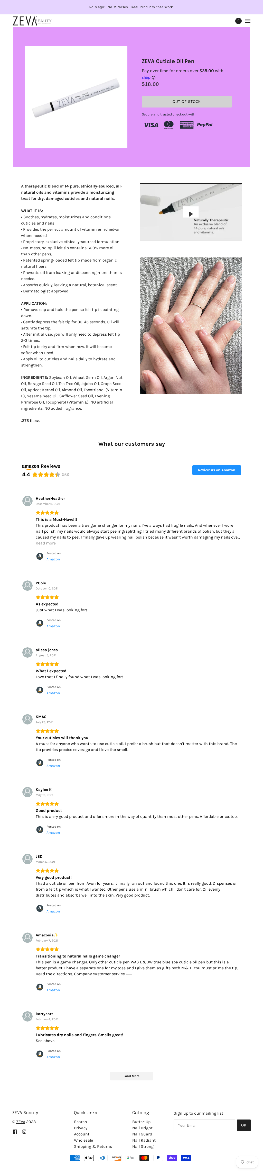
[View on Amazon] (27, 501)
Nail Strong (143, 1146)
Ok (244, 1125)
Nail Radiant (144, 1140)
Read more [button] (46, 543)
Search (80, 1121)
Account (81, 1134)
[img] (15, 1131)
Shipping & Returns (93, 1146)
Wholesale (83, 1140)
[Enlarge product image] (76, 97)
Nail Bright (142, 1127)
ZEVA (20, 1121)
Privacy (80, 1127)
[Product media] (191, 325)
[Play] (191, 212)
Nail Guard (142, 1134)
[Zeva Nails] (32, 20)
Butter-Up (141, 1121)
